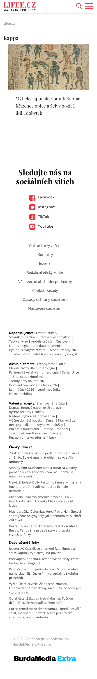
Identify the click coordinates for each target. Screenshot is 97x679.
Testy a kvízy (18, 341)
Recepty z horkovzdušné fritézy (32, 437)
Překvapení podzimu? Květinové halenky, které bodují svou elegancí (44, 561)
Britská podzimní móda (29, 376)
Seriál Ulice (70, 372)
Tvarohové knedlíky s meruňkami (34, 433)
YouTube (45, 226)
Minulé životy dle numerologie (32, 368)
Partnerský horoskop (55, 337)
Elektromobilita (20, 393)
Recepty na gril (65, 354)
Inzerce (45, 263)
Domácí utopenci (55, 429)
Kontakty (45, 254)
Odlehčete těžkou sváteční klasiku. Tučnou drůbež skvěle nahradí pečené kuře (41, 600)
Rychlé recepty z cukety (26, 412)
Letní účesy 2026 (21, 389)
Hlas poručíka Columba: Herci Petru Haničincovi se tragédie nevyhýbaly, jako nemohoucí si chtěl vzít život (45, 515)
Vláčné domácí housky (25, 420)
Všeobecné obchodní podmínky (45, 281)
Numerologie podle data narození (34, 345)
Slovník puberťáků (22, 337)
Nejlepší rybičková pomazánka (32, 416)
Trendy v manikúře (51, 364)
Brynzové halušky (50, 424)
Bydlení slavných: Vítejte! (27, 350)
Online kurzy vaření (45, 245)
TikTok (43, 216)
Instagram (46, 206)
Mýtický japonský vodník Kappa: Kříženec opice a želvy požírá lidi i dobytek (48, 105)
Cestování (63, 341)
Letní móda (20, 354)
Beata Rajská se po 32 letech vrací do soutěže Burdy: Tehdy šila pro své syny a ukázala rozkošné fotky (43, 530)
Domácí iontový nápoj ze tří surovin (35, 407)
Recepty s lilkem (21, 424)
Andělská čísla (42, 341)
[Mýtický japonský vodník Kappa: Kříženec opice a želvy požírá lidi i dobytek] (48, 88)
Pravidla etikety (45, 333)
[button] (79, 5)
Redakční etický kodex (45, 272)
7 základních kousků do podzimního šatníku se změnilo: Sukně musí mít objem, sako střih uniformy (44, 457)
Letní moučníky (48, 389)
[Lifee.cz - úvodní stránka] (20, 7)
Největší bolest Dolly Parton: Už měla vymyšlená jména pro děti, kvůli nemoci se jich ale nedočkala (45, 486)
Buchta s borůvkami (24, 429)
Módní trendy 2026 (64, 350)
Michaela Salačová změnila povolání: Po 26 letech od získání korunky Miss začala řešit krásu (41, 501)
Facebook (45, 197)
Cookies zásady (45, 290)
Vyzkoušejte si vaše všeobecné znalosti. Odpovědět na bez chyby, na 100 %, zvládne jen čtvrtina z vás (45, 588)
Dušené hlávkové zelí (61, 420)
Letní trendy (42, 354)
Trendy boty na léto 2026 (27, 381)
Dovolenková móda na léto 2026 (33, 385)
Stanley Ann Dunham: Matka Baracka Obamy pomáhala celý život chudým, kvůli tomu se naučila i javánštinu (43, 472)
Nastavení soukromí (45, 308)
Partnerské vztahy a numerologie (34, 372)
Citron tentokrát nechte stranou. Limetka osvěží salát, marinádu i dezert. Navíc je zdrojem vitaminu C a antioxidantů (45, 612)
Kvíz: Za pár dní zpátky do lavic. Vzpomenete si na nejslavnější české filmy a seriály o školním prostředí (44, 573)
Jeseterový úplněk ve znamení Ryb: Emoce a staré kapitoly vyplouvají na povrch (42, 550)
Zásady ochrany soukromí (45, 299)
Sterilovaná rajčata (51, 403)
